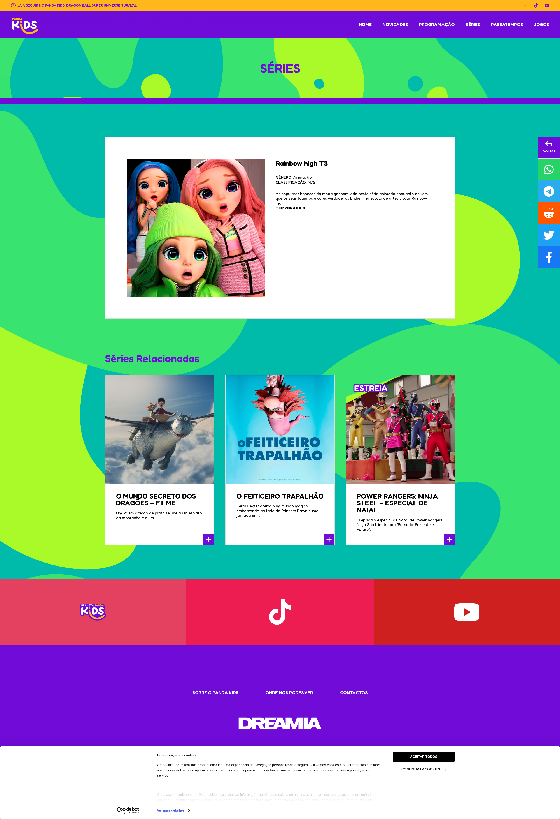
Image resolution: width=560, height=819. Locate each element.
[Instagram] (525, 5)
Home (365, 24)
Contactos (354, 692)
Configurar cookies (421, 769)
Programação (437, 24)
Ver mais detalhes (170, 810)
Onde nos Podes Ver (289, 692)
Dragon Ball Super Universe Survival (101, 5)
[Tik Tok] (536, 5)
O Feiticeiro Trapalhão (280, 496)
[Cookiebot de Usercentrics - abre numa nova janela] (128, 810)
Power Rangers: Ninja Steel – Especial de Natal (397, 503)
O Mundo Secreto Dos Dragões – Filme (156, 499)
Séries (473, 24)
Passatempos (507, 24)
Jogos (541, 24)
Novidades (395, 24)
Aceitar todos (423, 757)
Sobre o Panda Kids (215, 692)
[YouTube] (547, 5)
